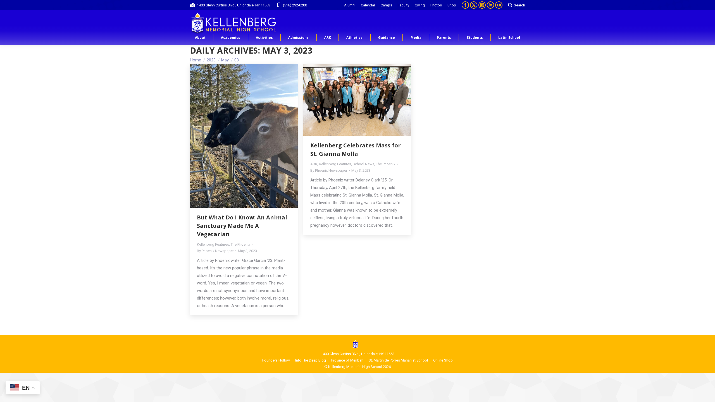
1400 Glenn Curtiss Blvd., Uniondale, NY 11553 (233, 5)
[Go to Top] (706, 393)
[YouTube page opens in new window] (498, 5)
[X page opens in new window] (473, 5)
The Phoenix (240, 244)
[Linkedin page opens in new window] (490, 5)
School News (363, 164)
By (215, 251)
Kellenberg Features (213, 244)
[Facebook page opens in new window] (465, 5)
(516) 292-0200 (295, 5)
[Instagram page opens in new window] (482, 5)
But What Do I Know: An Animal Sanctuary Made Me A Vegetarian (242, 226)
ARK (313, 164)
